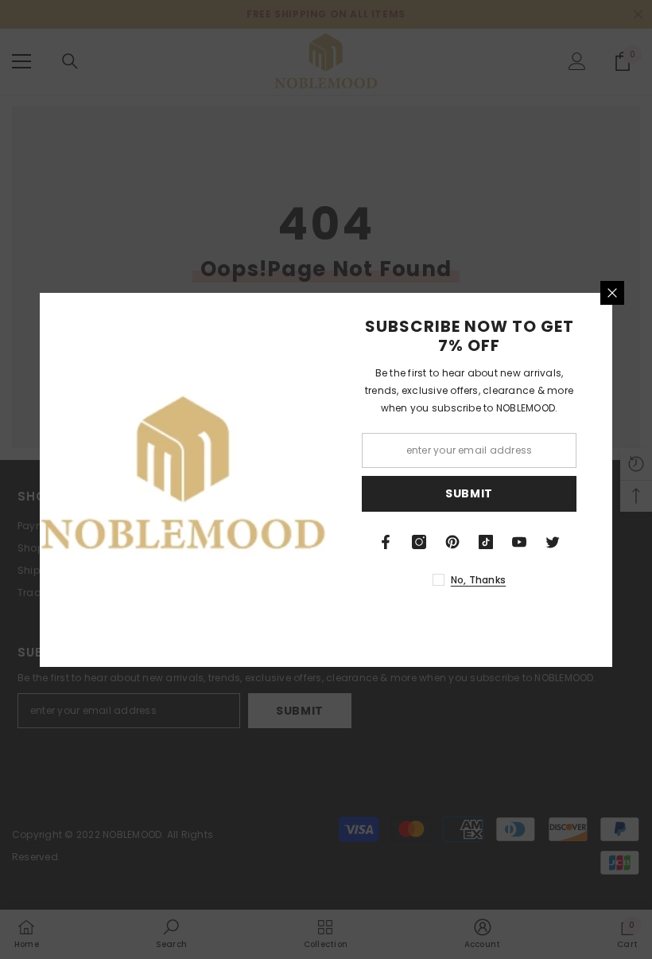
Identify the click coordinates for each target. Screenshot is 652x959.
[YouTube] (519, 542)
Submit (469, 493)
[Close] (612, 293)
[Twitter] (552, 542)
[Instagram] (419, 542)
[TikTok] (486, 542)
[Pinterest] (452, 542)
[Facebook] (385, 542)
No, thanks (478, 580)
